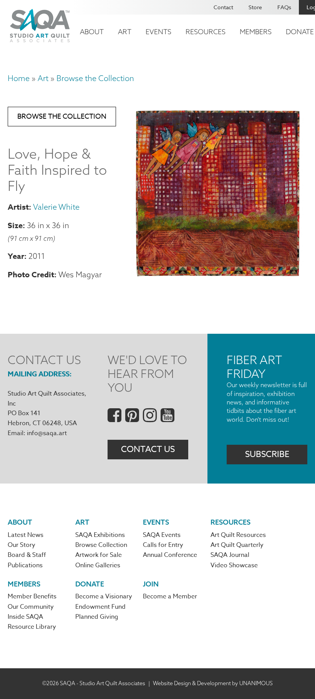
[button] (217, 277)
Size (15, 225)
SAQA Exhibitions (100, 535)
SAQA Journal (230, 555)
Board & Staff (27, 555)
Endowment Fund (100, 606)
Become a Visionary (103, 596)
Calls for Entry (163, 545)
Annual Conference (170, 555)
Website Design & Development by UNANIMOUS (213, 683)
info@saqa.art (47, 433)
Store (255, 7)
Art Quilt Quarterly (237, 545)
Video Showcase (234, 565)
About (92, 31)
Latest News (25, 535)
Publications (25, 565)
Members (256, 31)
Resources (205, 31)
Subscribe (267, 454)
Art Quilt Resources (238, 535)
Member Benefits (32, 596)
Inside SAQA (25, 616)
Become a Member (170, 596)
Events (158, 31)
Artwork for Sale (98, 555)
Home (19, 78)
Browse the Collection (95, 78)
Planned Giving (96, 616)
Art (124, 31)
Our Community (31, 606)
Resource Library (32, 626)
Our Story (21, 545)
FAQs (284, 7)
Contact (223, 7)
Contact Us (148, 449)
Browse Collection (101, 545)
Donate (89, 584)
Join (151, 584)
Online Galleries (97, 565)
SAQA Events (162, 535)
